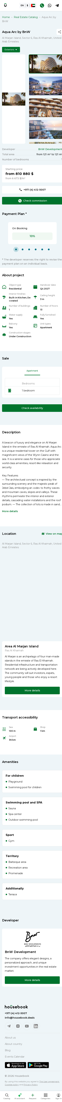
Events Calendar (14, 1056)
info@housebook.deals (20, 1017)
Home (6, 17)
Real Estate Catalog (26, 17)
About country (13, 1044)
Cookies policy (12, 1084)
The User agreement (49, 1081)
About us (10, 1037)
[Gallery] (13, 99)
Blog (8, 1050)
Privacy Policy (31, 1084)
